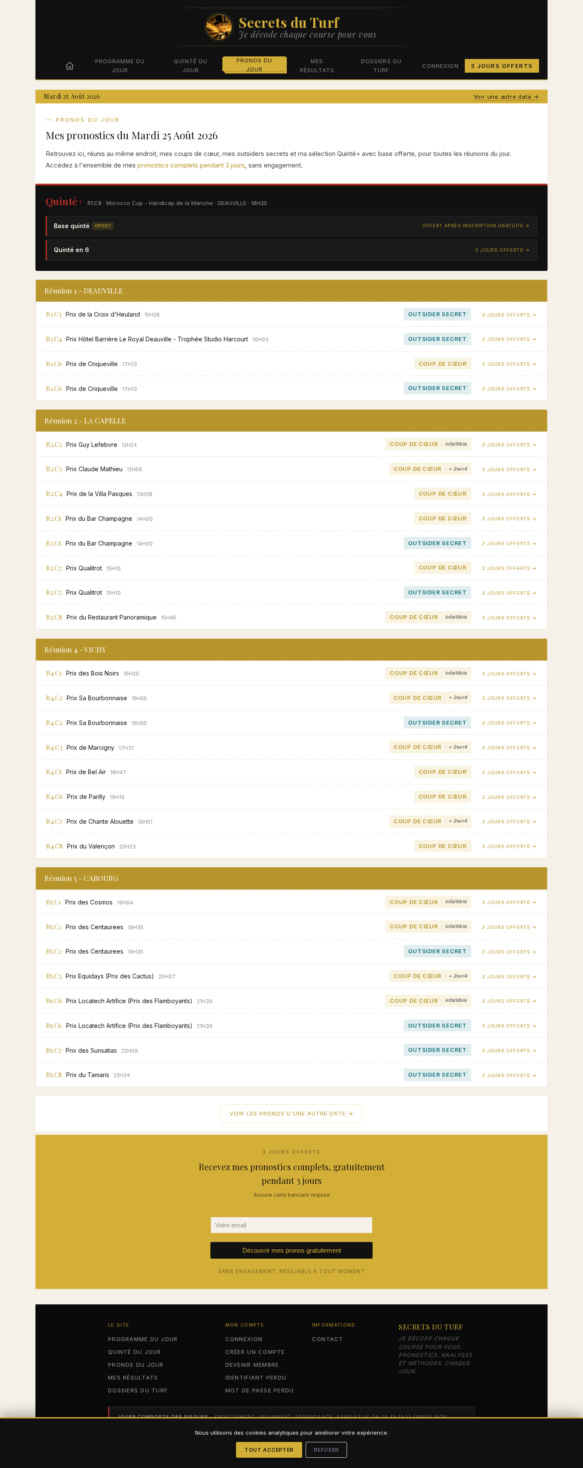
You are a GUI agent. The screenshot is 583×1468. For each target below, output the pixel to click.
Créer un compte (255, 1351)
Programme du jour (120, 65)
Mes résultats (317, 65)
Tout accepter (269, 1450)
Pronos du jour (254, 65)
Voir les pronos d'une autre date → (291, 1113)
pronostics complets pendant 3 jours (191, 165)
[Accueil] (69, 65)
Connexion (440, 65)
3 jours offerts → (502, 250)
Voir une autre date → (506, 96)
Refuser (326, 1450)
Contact (328, 1339)
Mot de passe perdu (259, 1390)
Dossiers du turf (381, 65)
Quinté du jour (190, 65)
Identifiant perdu (255, 1377)
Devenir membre (252, 1364)
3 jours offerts (502, 65)
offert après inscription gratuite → (476, 226)
